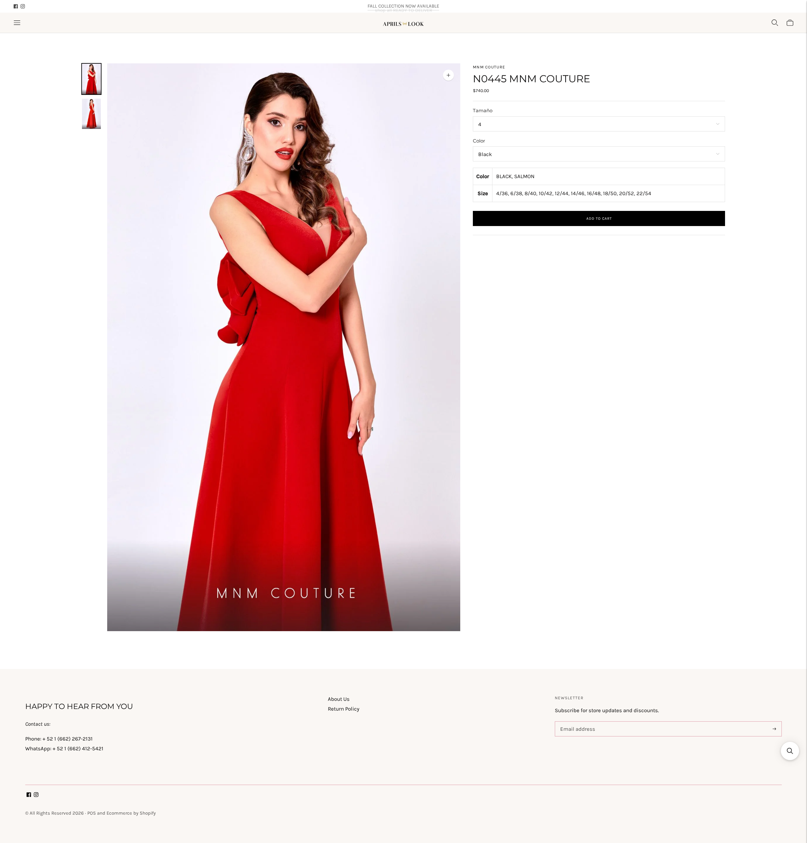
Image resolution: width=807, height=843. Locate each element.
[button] (790, 751)
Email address (576, 722)
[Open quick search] (774, 23)
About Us (339, 699)
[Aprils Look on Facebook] (16, 6)
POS (91, 813)
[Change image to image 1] (91, 79)
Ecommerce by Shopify (131, 813)
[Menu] (17, 23)
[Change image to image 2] (91, 114)
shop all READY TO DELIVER (403, 6)
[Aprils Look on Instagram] (22, 6)
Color (479, 141)
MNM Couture (489, 67)
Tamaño (482, 110)
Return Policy (343, 709)
